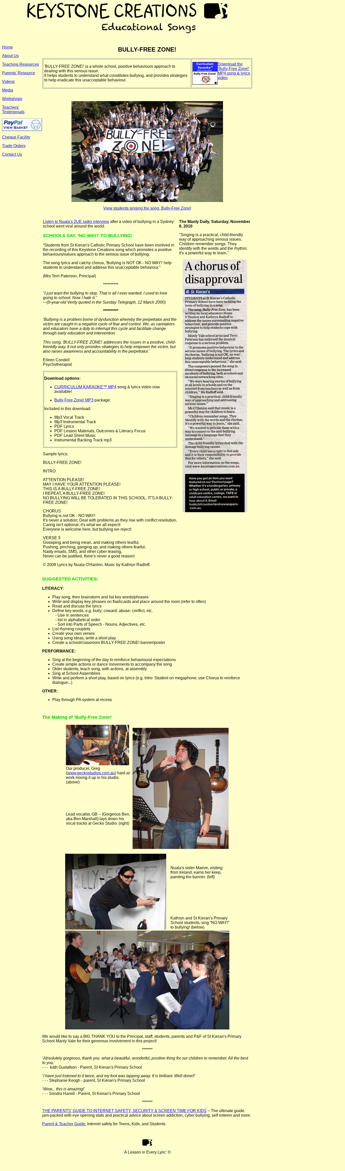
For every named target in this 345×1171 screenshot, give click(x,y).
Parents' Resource (18, 73)
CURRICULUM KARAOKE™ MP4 (85, 387)
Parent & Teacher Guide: (64, 1124)
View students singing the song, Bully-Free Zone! (147, 208)
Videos (8, 81)
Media (7, 90)
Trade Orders (14, 146)
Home (7, 47)
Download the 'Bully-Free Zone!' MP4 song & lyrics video (234, 71)
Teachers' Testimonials (13, 109)
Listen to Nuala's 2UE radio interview (76, 221)
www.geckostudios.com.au (91, 773)
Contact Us (12, 154)
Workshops (12, 99)
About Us (10, 56)
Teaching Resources (20, 64)
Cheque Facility (16, 137)
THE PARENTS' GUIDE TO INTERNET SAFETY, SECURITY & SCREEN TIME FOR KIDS (124, 1111)
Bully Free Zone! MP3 (73, 400)
